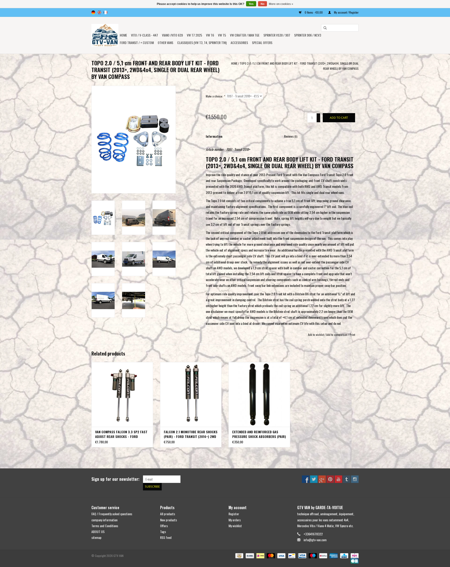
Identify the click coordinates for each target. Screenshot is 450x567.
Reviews (290, 136)
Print (352, 335)
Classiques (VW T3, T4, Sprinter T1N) (202, 42)
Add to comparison (337, 335)
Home (123, 35)
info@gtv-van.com (315, 539)
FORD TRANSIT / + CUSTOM (137, 42)
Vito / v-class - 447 (144, 35)
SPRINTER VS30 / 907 (276, 35)
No (262, 4)
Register (234, 513)
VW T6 (210, 35)
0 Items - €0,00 (313, 12)
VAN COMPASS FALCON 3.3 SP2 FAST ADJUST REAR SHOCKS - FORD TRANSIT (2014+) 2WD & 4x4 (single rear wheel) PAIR (121, 434)
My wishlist (235, 525)
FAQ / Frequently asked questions (111, 513)
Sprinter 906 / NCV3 (307, 35)
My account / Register (346, 12)
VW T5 (222, 35)
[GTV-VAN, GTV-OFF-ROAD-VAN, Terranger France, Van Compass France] (104, 35)
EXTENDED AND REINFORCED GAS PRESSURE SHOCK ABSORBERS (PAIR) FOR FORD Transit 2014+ (259, 434)
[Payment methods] (239, 555)
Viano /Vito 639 (172, 35)
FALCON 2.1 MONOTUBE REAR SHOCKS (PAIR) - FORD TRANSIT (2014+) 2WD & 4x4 (191, 434)
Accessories (239, 42)
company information (104, 519)
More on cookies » (281, 4)
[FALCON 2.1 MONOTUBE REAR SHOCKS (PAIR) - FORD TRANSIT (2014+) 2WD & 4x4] (191, 394)
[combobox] (340, 28)
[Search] (323, 28)
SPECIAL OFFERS (262, 42)
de (93, 12)
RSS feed (166, 537)
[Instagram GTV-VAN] (355, 479)
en (99, 12)
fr (105, 12)
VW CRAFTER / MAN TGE (244, 35)
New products (168, 519)
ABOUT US (98, 531)
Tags (163, 531)
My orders (235, 519)
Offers (164, 525)
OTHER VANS (165, 42)
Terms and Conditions (104, 525)
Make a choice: (215, 96)
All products (167, 513)
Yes (251, 4)
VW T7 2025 (194, 35)
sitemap (96, 537)
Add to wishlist (316, 335)
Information (214, 136)
